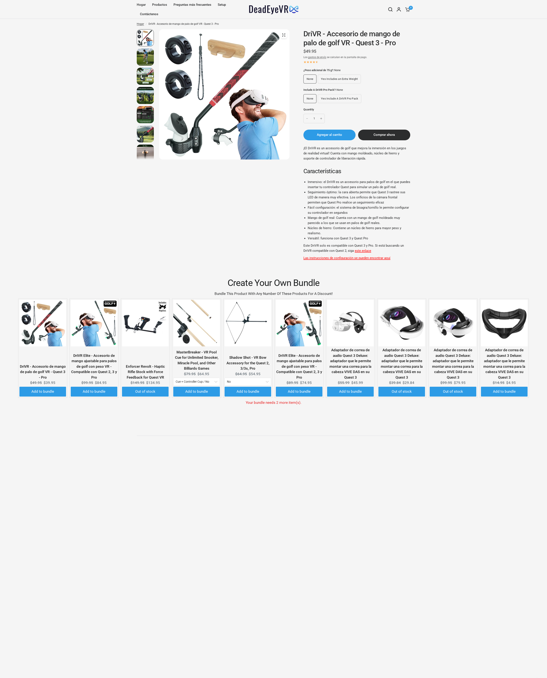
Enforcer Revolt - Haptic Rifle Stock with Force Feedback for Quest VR (145, 371)
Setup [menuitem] (222, 5)
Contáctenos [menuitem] (149, 14)
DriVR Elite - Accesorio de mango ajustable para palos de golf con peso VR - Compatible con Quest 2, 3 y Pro (94, 366)
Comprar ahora (384, 135)
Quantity (308, 109)
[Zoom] (284, 35)
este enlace (363, 251)
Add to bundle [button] (42, 391)
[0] (406, 9)
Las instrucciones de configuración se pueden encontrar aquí (346, 258)
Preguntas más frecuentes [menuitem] (192, 5)
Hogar (140, 23)
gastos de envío (317, 57)
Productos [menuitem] (159, 5)
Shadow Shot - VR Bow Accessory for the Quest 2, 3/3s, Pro (247, 362)
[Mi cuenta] (399, 9)
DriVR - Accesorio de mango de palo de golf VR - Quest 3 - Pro (43, 371)
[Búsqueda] (390, 9)
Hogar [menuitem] (141, 5)
